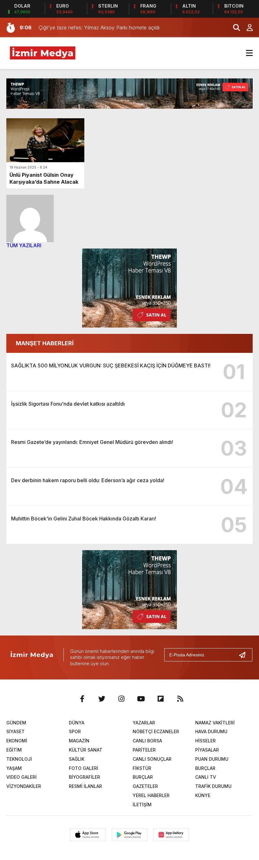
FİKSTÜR (142, 768)
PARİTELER (144, 749)
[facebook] (82, 698)
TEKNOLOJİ (19, 759)
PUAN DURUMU (211, 759)
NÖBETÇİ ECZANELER (156, 731)
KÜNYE (202, 795)
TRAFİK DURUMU (213, 786)
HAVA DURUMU (211, 731)
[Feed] (180, 698)
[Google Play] (129, 834)
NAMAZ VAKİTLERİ (215, 722)
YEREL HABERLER (151, 795)
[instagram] (121, 698)
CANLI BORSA (147, 740)
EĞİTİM (14, 749)
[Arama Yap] (233, 27)
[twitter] (101, 698)
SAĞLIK (76, 759)
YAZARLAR (144, 722)
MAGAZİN (79, 740)
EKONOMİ (16, 740)
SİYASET (15, 731)
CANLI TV (205, 777)
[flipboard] (160, 698)
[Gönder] (244, 654)
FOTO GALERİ (83, 768)
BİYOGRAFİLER (84, 777)
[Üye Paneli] (246, 27)
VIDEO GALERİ (21, 777)
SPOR (75, 731)
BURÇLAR (205, 768)
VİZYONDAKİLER (23, 786)
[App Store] (87, 834)
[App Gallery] (171, 834)
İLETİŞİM (142, 804)
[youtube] (141, 698)
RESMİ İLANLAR (85, 786)
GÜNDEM (16, 722)
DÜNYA (76, 722)
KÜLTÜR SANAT (85, 749)
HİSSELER (205, 740)
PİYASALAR (207, 749)
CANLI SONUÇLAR (152, 759)
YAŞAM (14, 768)
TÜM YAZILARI (23, 245)
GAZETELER (145, 786)
